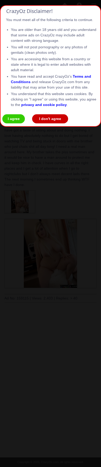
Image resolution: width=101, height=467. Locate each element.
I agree (14, 119)
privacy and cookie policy (44, 105)
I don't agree (50, 119)
